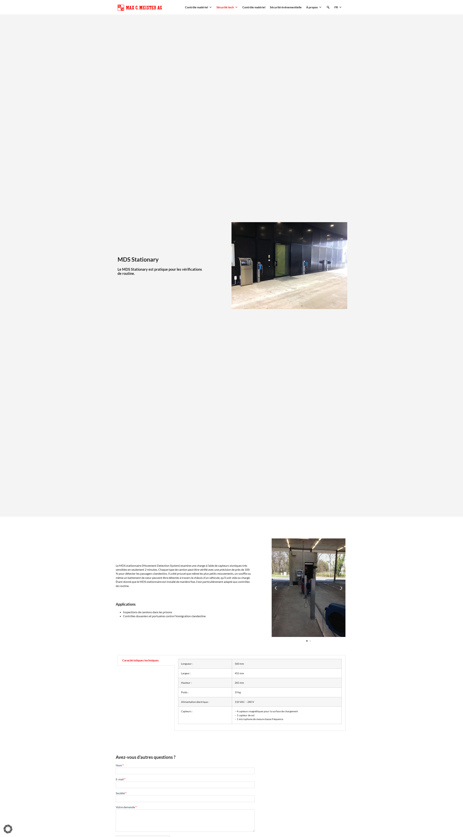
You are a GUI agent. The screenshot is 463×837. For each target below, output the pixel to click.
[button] (328, 7)
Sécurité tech (225, 7)
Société (121, 793)
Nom (120, 765)
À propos (312, 7)
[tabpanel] (260, 692)
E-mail (120, 779)
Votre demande (126, 807)
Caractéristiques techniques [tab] (140, 660)
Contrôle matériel (196, 7)
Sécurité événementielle (286, 7)
